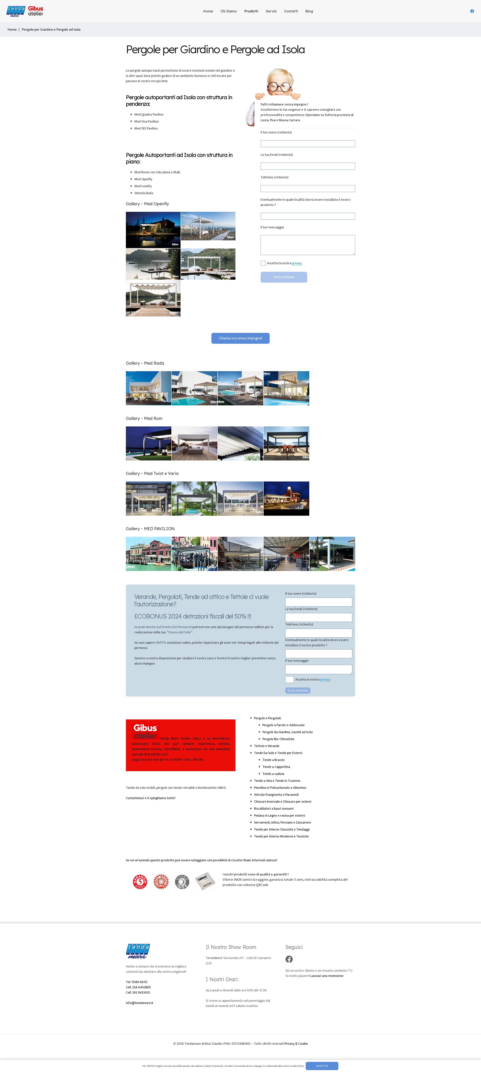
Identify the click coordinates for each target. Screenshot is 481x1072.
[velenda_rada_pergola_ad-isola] (286, 388)
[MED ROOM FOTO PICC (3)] (194, 443)
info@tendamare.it (139, 1003)
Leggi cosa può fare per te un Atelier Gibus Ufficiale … (181, 749)
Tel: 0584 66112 (136, 982)
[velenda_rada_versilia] (194, 388)
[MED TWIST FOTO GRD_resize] (286, 498)
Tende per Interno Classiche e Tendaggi (282, 829)
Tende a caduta (273, 774)
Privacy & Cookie (296, 1044)
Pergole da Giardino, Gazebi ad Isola (287, 732)
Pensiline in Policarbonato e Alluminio (280, 788)
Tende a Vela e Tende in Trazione (277, 781)
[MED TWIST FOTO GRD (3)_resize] (194, 498)
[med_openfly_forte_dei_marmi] (153, 298)
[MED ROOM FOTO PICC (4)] (240, 443)
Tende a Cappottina (276, 767)
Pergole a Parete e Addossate (283, 725)
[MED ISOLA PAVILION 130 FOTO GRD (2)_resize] (148, 554)
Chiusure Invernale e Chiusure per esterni (282, 802)
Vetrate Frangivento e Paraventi (276, 795)
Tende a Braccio (273, 760)
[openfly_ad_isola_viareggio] (153, 264)
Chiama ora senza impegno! (240, 338)
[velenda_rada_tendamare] (240, 388)
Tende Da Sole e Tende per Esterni (278, 753)
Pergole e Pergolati (267, 718)
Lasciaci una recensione (326, 976)
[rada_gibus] (148, 388)
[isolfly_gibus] (208, 264)
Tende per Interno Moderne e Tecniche (281, 836)
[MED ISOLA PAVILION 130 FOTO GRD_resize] (194, 554)
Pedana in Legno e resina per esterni (279, 815)
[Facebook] (472, 11)
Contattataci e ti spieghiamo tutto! (150, 798)
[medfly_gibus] (153, 230)
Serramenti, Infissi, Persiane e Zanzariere (282, 822)
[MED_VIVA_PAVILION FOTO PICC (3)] (240, 554)
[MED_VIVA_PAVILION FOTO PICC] (286, 554)
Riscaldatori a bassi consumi (273, 809)
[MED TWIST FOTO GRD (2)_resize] (148, 498)
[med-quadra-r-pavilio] (332, 554)
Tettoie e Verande (266, 746)
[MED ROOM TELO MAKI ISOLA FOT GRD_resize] (286, 443)
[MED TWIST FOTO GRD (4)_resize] (240, 498)
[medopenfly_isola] (208, 226)
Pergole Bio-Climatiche (278, 739)
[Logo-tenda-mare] (26, 11)
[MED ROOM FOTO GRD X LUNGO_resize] (148, 443)
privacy (297, 263)
